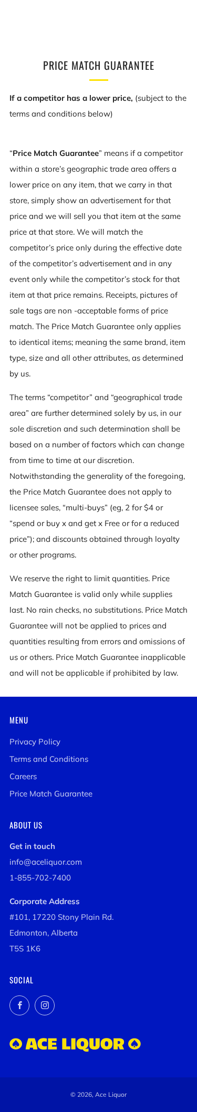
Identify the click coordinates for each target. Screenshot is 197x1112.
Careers (23, 776)
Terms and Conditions (48, 759)
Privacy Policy (34, 742)
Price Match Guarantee (50, 794)
